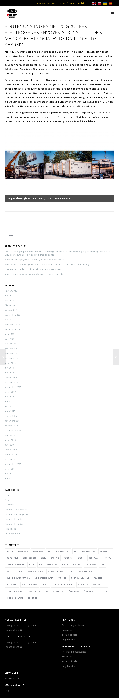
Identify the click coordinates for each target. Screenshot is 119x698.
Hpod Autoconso (48, 565)
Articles (8, 495)
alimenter (23, 551)
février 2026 (11, 290)
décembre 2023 (12, 324)
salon (45, 585)
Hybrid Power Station (80, 571)
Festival (93, 558)
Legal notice (68, 639)
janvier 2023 (11, 343)
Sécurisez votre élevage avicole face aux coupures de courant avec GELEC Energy (47, 264)
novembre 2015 (13, 454)
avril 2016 (10, 444)
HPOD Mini (90, 565)
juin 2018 (9, 372)
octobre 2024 (11, 310)
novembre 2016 (13, 420)
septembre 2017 (13, 387)
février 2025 (11, 305)
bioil (43, 558)
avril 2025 (10, 300)
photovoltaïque (80, 578)
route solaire (29, 585)
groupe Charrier (15, 565)
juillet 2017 (10, 391)
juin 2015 (9, 473)
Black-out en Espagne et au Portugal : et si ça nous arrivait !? (36, 259)
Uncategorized (12, 533)
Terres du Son (14, 591)
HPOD (32, 565)
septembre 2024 (13, 314)
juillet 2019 (10, 363)
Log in (8, 690)
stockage (83, 585)
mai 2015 (9, 478)
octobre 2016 (11, 425)
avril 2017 (10, 406)
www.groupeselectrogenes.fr (51, 3)
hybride (19, 571)
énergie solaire (15, 598)
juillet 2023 (10, 334)
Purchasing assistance (74, 625)
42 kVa (10, 551)
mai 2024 (9, 319)
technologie (99, 585)
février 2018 (11, 377)
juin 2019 (9, 367)
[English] (95, 3)
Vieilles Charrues (55, 591)
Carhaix (55, 558)
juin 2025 (9, 295)
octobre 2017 (11, 382)
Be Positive (106, 551)
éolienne (32, 598)
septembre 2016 (13, 430)
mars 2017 (10, 411)
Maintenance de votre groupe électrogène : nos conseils (34, 274)
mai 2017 (9, 401)
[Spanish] (111, 3)
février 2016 (11, 449)
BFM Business (29, 558)
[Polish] (100, 3)
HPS (102, 565)
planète (98, 578)
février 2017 (11, 416)
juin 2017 (9, 396)
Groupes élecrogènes (16, 509)
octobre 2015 (11, 459)
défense (68, 558)
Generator (10, 504)
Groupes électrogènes (16, 514)
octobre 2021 (11, 358)
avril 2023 (10, 339)
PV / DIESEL (12, 585)
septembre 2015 (13, 464)
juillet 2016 (10, 440)
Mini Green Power (44, 578)
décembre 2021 (12, 353)
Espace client (75, 3)
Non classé (10, 528)
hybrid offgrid (36, 571)
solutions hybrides (63, 585)
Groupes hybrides (14, 519)
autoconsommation (58, 551)
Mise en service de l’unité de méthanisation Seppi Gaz (33, 269)
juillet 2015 (10, 468)
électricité (104, 591)
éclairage (74, 591)
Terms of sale (69, 634)
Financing (67, 629)
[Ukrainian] (106, 3)
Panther (62, 578)
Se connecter (12, 678)
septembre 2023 (13, 329)
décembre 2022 (12, 348)
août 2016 (10, 435)
